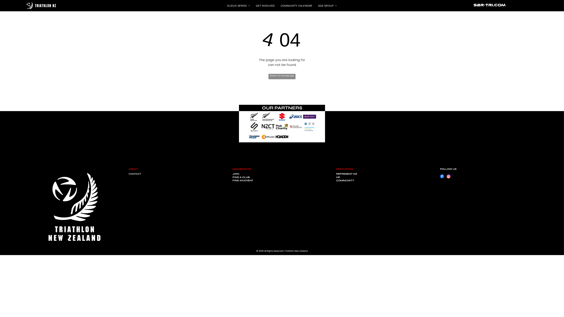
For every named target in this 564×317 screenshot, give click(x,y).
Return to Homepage (282, 75)
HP (338, 177)
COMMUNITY (345, 180)
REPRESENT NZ (346, 173)
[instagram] (449, 176)
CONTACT (135, 173)
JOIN (236, 173)
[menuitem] (238, 5)
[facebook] (442, 176)
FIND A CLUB (241, 177)
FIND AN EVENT (243, 180)
